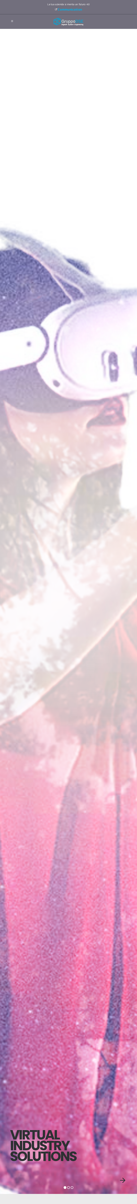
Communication (70, 9)
